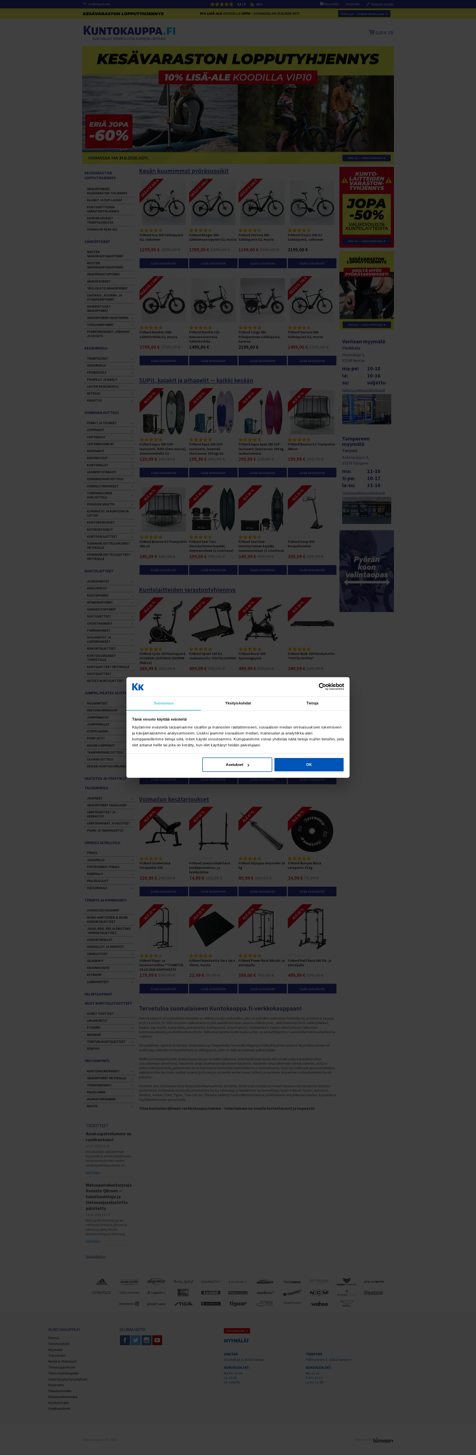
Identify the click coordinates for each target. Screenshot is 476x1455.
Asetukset (234, 764)
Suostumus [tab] (164, 703)
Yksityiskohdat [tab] (238, 703)
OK (309, 764)
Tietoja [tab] (312, 703)
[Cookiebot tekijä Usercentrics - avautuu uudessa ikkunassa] (322, 687)
